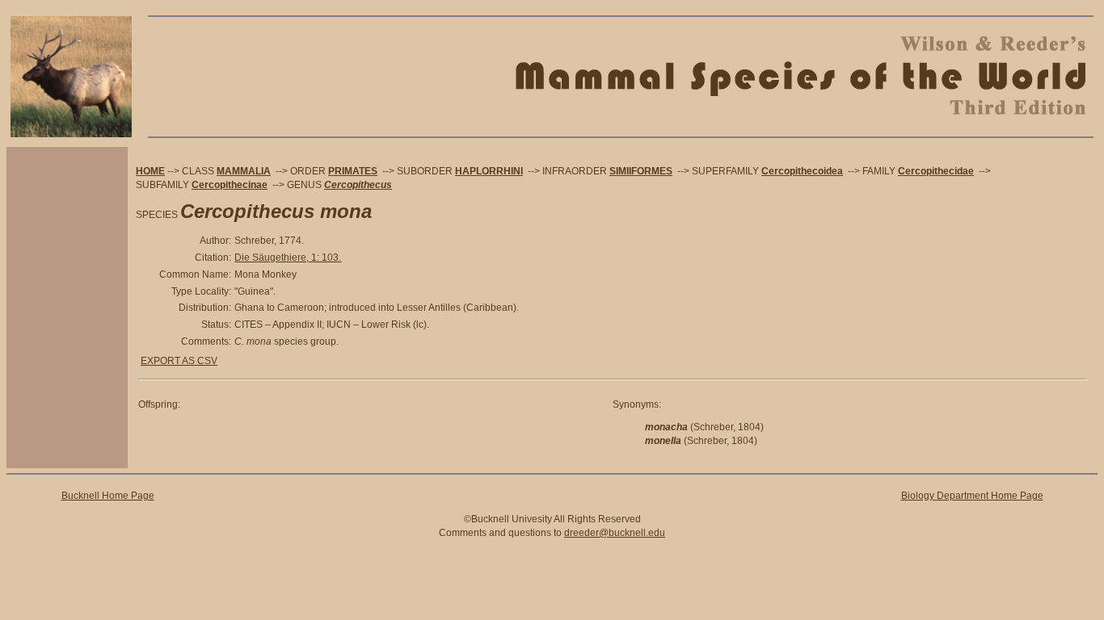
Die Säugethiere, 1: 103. (287, 257)
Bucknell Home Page (107, 495)
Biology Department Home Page (972, 495)
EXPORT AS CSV (179, 361)
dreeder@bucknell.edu (614, 532)
